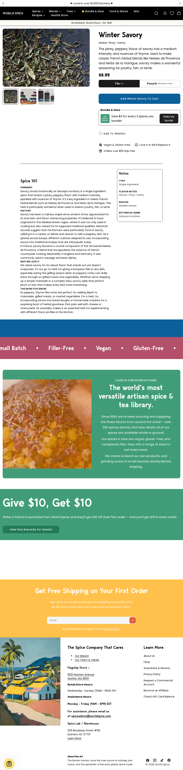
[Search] (156, 13)
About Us (149, 656)
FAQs (147, 662)
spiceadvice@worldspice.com (91, 716)
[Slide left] (11, 57)
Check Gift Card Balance (159, 696)
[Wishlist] (172, 13)
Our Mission (82, 656)
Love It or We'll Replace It (155, 145)
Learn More (74, 738)
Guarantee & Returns (157, 668)
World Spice (162, 764)
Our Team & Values (87, 660)
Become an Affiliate (156, 690)
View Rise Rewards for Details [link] (31, 529)
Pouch (160, 83)
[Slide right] (81, 57)
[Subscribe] (132, 620)
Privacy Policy (152, 674)
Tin (119, 83)
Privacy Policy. (111, 629)
